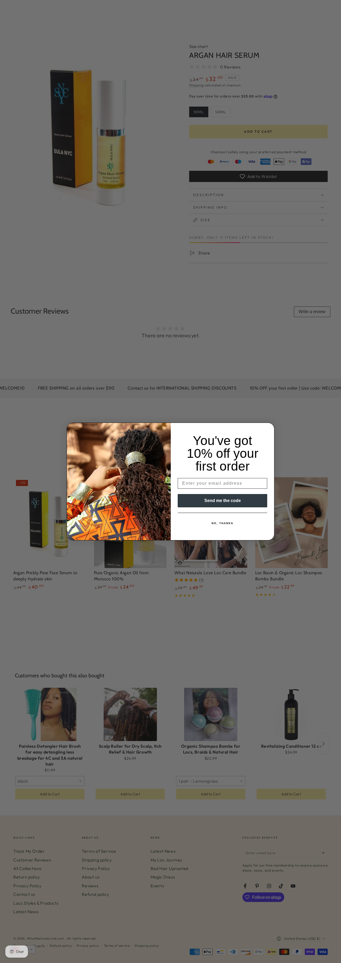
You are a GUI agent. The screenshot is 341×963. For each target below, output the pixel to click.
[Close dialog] (268, 428)
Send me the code (222, 500)
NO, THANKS (222, 523)
